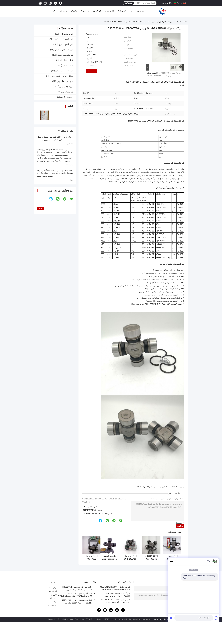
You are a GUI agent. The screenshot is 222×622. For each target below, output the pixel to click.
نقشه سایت (52, 605)
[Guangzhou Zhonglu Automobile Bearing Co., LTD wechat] (59, 199)
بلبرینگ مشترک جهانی (165, 22)
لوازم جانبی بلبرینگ (65, 86)
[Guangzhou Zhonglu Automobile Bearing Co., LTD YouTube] (45, 3)
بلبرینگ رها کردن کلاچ (64, 39)
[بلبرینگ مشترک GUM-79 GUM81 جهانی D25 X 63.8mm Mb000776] (166, 48)
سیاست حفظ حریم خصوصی (163, 619)
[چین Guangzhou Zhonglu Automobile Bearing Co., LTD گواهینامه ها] (44, 115)
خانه (54, 11)
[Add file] (216, 618)
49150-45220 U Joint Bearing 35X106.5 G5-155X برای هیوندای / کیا (151, 557)
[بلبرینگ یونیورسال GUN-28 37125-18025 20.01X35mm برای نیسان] (130, 545)
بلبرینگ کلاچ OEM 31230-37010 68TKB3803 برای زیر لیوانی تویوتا (117, 594)
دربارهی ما (85, 11)
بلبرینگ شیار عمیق (65, 55)
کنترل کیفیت (109, 11)
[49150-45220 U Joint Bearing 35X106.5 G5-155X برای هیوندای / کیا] (151, 545)
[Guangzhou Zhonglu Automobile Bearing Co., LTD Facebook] (60, 3)
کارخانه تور (97, 11)
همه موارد (141, 11)
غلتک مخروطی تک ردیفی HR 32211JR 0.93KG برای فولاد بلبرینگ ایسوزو (77, 588)
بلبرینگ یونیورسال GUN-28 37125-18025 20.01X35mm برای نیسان (130, 557)
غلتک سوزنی (68, 65)
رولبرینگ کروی (66, 97)
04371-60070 (171, 487)
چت (89, 71)
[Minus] (171, 561)
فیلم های (74, 11)
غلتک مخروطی (67, 34)
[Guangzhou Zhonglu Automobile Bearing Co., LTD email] (73, 199)
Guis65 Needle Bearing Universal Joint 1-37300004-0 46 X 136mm (109, 557)
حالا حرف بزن (167, 3)
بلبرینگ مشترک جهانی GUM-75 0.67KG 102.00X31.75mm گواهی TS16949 (172, 557)
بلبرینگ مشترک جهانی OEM (155, 487)
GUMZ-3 (140, 487)
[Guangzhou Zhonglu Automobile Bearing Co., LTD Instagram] (40, 3)
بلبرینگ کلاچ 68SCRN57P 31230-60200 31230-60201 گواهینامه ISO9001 (115, 601)
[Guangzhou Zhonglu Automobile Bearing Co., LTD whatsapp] (66, 199)
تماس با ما (122, 11)
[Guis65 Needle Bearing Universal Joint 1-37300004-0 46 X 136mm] (109, 545)
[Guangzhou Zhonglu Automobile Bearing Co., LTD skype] (52, 198)
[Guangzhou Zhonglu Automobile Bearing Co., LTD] (163, 11)
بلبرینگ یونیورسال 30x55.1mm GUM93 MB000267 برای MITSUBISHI (91, 557)
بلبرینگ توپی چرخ (66, 44)
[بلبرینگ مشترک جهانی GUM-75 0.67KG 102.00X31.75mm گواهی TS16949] (172, 545)
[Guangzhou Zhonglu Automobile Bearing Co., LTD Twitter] (55, 3)
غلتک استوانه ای (66, 60)
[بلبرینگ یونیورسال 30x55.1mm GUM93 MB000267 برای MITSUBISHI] (91, 545)
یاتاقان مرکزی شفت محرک (61, 76)
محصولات (63, 11)
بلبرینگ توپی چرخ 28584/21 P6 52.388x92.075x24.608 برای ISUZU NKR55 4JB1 (75, 595)
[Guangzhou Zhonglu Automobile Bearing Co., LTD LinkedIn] (50, 3)
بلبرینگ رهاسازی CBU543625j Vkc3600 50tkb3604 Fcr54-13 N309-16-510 (115, 588)
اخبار (131, 11)
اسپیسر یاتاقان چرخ (64, 81)
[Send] (171, 618)
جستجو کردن (128, 3)
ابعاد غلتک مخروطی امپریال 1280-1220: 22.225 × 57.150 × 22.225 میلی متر (77, 601)
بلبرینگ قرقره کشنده (64, 70)
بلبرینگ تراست (67, 92)
